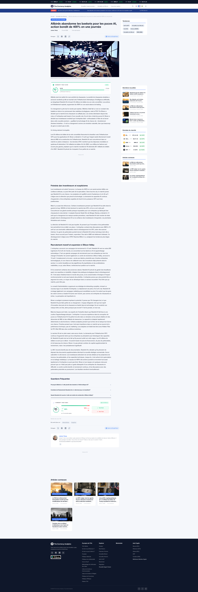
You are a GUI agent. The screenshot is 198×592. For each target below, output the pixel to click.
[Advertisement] (81, 168)
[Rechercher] (132, 6)
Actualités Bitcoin (103, 554)
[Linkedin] (65, 36)
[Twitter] (58, 36)
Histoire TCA (85, 581)
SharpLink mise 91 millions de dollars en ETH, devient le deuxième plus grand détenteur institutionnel (137, 95)
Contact (101, 546)
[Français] (139, 6)
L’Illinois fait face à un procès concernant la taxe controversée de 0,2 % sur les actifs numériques (137, 115)
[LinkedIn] (59, 552)
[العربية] (142, 6)
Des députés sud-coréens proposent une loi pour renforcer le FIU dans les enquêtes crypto (102, 10)
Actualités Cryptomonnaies (88, 6)
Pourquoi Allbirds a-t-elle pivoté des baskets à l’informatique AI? (69, 384)
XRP (134, 554)
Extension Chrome (103, 551)
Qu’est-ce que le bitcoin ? (88, 551)
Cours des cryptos (115, 6)
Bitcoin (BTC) (136, 546)
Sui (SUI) (126, 28)
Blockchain (101, 561)
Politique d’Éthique (86, 578)
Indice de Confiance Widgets (89, 573)
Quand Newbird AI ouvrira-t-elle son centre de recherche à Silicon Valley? (72, 395)
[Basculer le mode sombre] (145, 6)
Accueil (52, 16)
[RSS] (63, 552)
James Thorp (63, 436)
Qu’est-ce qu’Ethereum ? (88, 548)
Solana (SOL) (136, 551)
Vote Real (101, 407)
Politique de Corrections (88, 576)
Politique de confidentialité (88, 559)
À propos (84, 554)
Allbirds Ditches (65, 422)
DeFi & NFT (126, 25)
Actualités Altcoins (103, 556)
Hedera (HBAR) (134, 28)
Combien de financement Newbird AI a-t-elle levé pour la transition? (70, 390)
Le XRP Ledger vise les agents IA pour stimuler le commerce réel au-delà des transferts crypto (137, 171)
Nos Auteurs (102, 548)
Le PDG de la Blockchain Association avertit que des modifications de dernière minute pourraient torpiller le (137, 108)
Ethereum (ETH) (137, 548)
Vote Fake (101, 411)
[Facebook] (61, 36)
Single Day (73, 422)
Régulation (101, 564)
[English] (136, 6)
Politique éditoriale (86, 556)
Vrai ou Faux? (85, 561)
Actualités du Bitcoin (103, 6)
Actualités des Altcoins (61, 16)
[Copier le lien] (69, 36)
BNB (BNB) (139, 32)
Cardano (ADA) (136, 556)
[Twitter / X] (60, 444)
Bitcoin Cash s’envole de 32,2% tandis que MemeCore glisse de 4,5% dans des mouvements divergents (137, 121)
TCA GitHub (85, 546)
